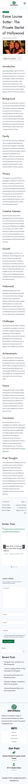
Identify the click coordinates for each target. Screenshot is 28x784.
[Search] (23, 651)
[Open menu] (24, 3)
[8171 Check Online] (14, 764)
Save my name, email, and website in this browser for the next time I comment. (14, 636)
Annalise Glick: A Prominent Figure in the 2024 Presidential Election (14, 548)
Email (5, 622)
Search (4, 648)
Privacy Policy (14, 738)
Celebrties (6, 12)
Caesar (6, 553)
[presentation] (14, 535)
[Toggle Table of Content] (18, 58)
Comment (6, 588)
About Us (14, 732)
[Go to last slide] (4, 546)
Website (5, 630)
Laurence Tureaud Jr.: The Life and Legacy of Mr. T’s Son (21, 507)
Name (5, 614)
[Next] (23, 546)
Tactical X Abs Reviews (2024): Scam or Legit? (6, 506)
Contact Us (14, 735)
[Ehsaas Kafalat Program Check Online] (14, 752)
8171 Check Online (14, 768)
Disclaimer (14, 741)
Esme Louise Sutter (8, 71)
